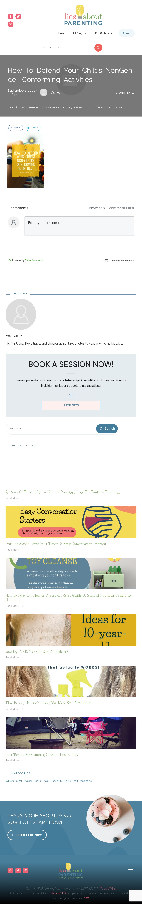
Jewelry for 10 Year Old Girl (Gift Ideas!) (37, 652)
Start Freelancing (82, 780)
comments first (121, 208)
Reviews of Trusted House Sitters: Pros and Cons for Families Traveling (63, 492)
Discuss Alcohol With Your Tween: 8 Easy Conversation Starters (56, 544)
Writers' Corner (14, 780)
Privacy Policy (108, 888)
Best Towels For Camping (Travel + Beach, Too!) (42, 755)
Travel (46, 780)
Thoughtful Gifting (61, 780)
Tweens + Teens (32, 780)
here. (86, 897)
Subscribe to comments (121, 260)
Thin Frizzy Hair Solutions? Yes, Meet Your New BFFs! (49, 703)
